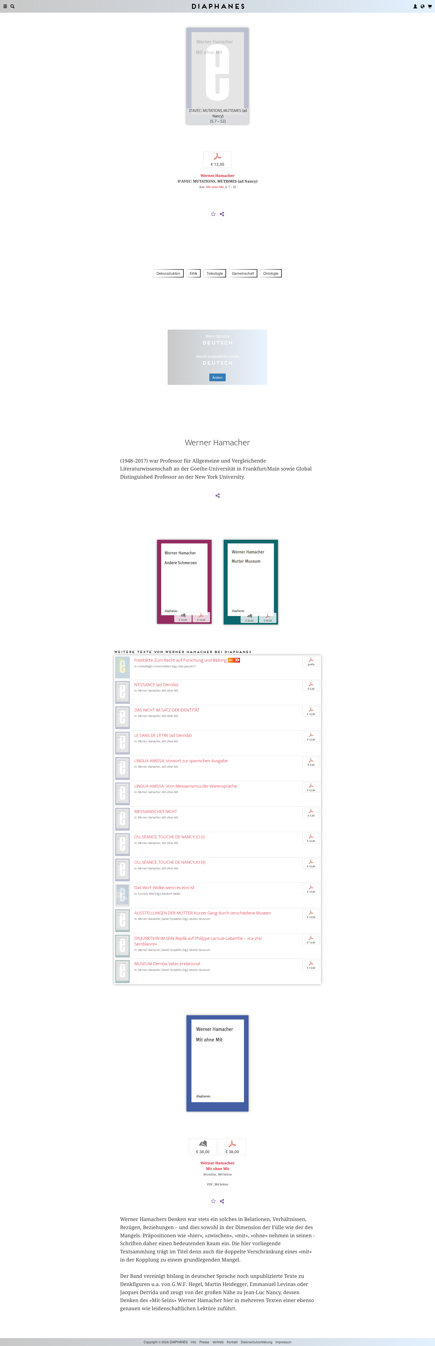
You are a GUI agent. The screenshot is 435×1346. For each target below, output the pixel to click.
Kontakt (232, 1342)
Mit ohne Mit (215, 187)
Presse (204, 1342)
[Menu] (5, 6)
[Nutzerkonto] (415, 6)
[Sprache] (422, 6)
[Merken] (213, 214)
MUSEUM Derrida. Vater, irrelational (167, 964)
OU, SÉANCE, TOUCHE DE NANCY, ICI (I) (169, 837)
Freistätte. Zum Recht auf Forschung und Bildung (180, 660)
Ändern (217, 377)
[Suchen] (12, 6)
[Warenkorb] (430, 6)
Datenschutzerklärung (256, 1342)
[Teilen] (221, 214)
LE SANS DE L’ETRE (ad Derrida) (163, 735)
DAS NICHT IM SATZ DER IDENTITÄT (167, 710)
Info (193, 1342)
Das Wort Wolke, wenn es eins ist (164, 888)
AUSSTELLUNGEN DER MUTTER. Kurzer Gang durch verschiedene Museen (202, 913)
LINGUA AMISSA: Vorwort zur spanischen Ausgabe (181, 761)
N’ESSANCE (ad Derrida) (156, 685)
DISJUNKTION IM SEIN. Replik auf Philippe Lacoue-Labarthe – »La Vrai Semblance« (198, 941)
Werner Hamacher (217, 176)
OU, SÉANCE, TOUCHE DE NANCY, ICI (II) (169, 862)
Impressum (284, 1342)
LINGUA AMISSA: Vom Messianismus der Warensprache (185, 786)
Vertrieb (218, 1342)
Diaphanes (217, 6)
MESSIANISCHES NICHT (155, 811)
